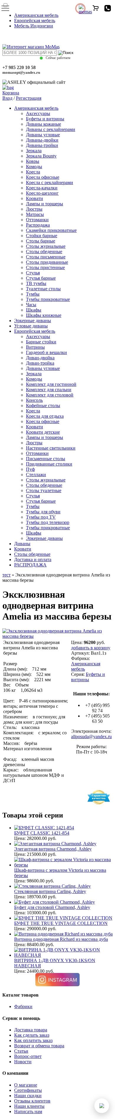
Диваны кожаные (43, 124)
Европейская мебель (34, 20)
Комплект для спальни (48, 389)
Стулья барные (41, 278)
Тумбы (33, 293)
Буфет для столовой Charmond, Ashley (52, 907)
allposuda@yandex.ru (91, 736)
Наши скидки (28, 1095)
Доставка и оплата (32, 559)
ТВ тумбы (36, 283)
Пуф (30, 469)
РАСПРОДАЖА (30, 564)
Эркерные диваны (32, 320)
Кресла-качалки (42, 187)
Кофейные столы (43, 405)
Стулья (33, 272)
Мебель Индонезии (33, 25)
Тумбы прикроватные (48, 299)
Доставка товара (30, 1029)
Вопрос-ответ (28, 1056)
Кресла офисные (42, 177)
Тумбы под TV (41, 517)
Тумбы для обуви (43, 511)
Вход (7, 98)
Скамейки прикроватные (51, 230)
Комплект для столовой (49, 394)
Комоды (34, 166)
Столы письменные (45, 256)
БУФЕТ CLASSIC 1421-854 (41, 832)
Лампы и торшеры (44, 203)
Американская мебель (36, 15)
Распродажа (38, 224)
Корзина (10, 92)
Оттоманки (37, 219)
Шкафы (33, 309)
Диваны (22, 543)
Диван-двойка (40, 357)
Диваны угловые (43, 134)
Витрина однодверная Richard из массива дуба (61, 939)
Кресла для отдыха (45, 416)
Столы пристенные (45, 267)
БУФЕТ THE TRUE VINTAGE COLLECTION (61, 923)
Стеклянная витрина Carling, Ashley (50, 891)
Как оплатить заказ (33, 1040)
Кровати (34, 198)
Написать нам (28, 1111)
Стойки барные (41, 235)
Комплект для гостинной (51, 384)
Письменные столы (45, 458)
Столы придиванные (47, 262)
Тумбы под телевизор (47, 522)
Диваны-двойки (42, 139)
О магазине (25, 1084)
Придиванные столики (49, 463)
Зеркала (34, 150)
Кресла (33, 171)
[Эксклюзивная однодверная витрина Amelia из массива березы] (57, 636)
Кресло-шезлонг (42, 193)
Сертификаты (28, 1090)
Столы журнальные (45, 246)
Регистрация (28, 98)
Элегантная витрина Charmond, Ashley (53, 848)
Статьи (21, 1051)
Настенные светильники (50, 447)
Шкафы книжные (43, 315)
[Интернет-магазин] (31, 46)
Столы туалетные (43, 490)
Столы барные (40, 240)
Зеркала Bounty (41, 155)
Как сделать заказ (31, 1035)
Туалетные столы (43, 288)
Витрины (35, 347)
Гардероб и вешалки (46, 352)
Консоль (34, 400)
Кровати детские (43, 432)
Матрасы (35, 214)
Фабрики (23, 1006)
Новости (23, 1061)
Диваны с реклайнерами (50, 129)
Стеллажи (36, 474)
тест (6, 574)
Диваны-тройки (42, 145)
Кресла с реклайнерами (49, 182)
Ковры (32, 161)
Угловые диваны (31, 325)
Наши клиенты (29, 1106)
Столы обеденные (44, 251)
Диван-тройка (40, 363)
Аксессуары (38, 113)
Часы (31, 304)
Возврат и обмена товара (39, 1045)
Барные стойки (41, 341)
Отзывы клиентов (32, 1100)
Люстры (34, 209)
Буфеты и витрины (45, 118)
